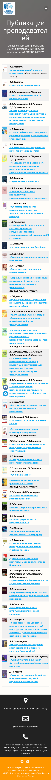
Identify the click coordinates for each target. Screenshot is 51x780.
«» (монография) (26, 647)
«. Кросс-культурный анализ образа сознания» (24, 610)
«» (29, 595)
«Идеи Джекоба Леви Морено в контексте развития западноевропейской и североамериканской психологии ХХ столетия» (29, 232)
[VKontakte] (5, 387)
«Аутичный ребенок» (20, 474)
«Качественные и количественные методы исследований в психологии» (28, 408)
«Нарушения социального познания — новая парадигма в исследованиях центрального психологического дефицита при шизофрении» (28, 390)
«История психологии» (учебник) (27, 247)
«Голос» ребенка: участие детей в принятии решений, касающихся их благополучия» (28, 135)
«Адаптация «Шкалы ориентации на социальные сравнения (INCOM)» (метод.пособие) (28, 302)
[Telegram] (5, 393)
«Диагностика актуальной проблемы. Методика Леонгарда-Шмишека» (27, 561)
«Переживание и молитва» (24, 181)
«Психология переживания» (24, 85)
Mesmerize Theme (25, 776)
